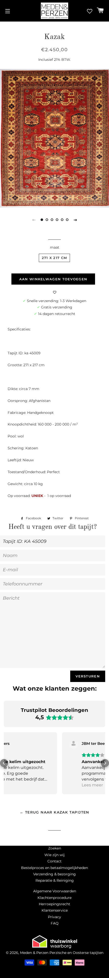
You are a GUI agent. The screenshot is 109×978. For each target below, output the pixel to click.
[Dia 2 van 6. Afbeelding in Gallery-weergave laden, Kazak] (46, 219)
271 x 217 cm (54, 258)
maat (54, 247)
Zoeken (54, 848)
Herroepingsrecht (54, 904)
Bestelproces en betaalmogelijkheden (54, 867)
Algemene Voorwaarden (54, 891)
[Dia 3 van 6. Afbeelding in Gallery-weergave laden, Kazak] (52, 219)
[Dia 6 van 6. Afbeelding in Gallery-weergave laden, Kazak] (67, 219)
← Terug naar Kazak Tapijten (54, 812)
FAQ (55, 923)
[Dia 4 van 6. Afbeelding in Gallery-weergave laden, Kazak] (57, 219)
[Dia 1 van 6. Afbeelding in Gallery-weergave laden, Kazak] (41, 219)
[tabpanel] (54, 138)
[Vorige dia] (33, 219)
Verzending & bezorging (54, 874)
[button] (4, 763)
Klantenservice (55, 910)
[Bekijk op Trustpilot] (16, 744)
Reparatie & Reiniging (54, 880)
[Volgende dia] (75, 219)
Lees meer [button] (34, 785)
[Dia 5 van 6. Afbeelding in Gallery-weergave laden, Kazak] (62, 219)
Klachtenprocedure (54, 897)
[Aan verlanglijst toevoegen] (54, 292)
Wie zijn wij (54, 855)
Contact (54, 861)
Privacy (54, 917)
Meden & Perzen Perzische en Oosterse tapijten (61, 952)
